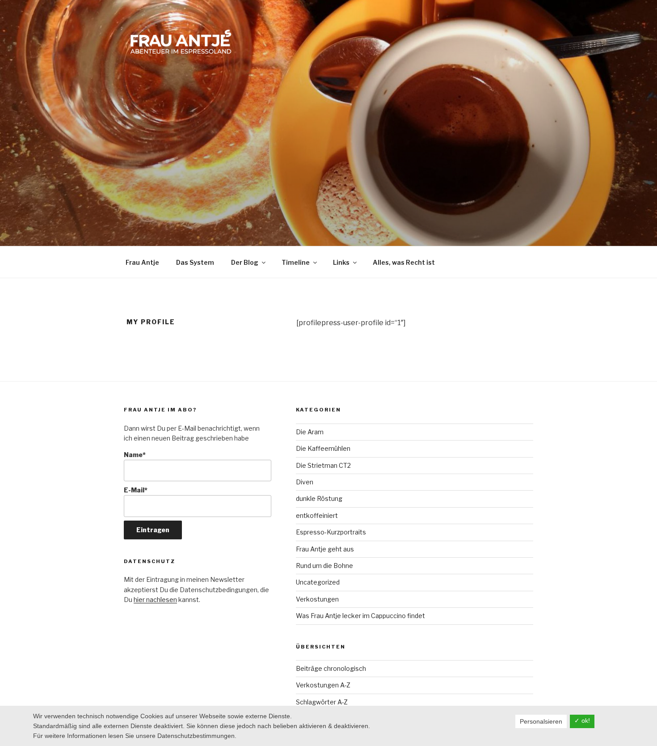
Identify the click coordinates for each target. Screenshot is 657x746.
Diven (304, 482)
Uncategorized (318, 582)
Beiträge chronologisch (331, 668)
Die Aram (310, 432)
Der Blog (244, 262)
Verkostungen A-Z (323, 685)
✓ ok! (582, 720)
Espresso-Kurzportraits (331, 532)
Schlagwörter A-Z (322, 702)
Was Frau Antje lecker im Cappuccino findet (360, 615)
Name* (135, 454)
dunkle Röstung (319, 498)
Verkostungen (317, 599)
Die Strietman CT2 (323, 465)
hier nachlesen (155, 599)
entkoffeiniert (317, 515)
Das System (195, 262)
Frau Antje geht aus (325, 549)
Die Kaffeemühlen (323, 448)
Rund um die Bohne (324, 565)
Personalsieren (541, 721)
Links (341, 262)
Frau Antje (142, 262)
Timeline (296, 262)
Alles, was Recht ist (404, 262)
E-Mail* (135, 490)
